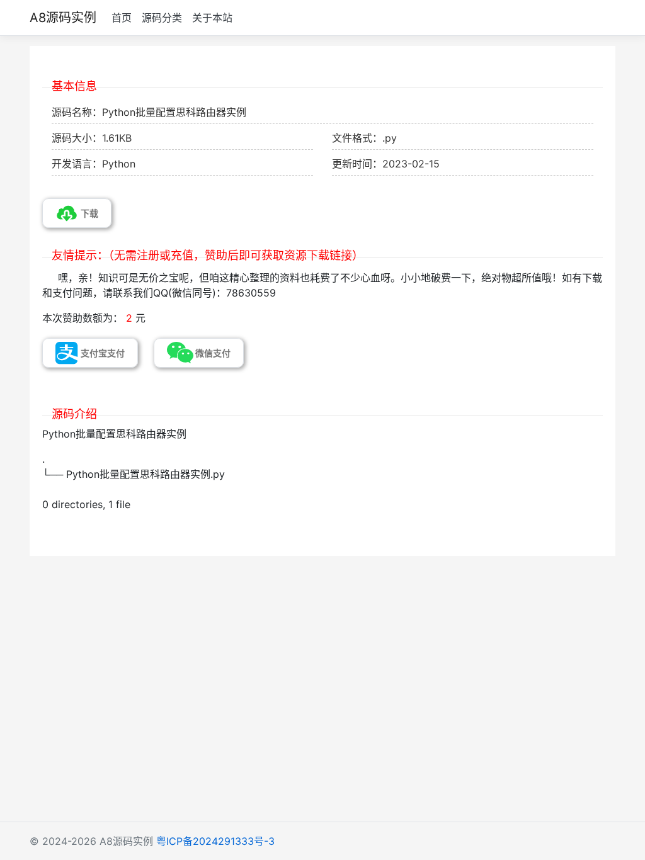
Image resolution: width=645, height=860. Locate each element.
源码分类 (162, 17)
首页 (121, 17)
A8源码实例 (63, 17)
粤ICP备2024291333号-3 (215, 841)
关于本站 (212, 17)
